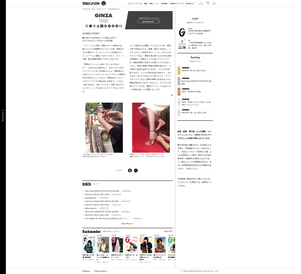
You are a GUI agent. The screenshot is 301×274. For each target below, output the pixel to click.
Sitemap (85, 271)
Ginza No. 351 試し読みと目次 (103, 194)
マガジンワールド (94, 3)
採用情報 (164, 3)
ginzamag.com (148, 22)
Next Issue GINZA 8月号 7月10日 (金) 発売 (107, 212)
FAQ (208, 2)
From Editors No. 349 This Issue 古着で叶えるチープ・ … (113, 219)
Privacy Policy (100, 271)
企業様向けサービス (177, 3)
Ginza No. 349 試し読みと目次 (103, 215)
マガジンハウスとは (135, 3)
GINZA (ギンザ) (101, 9)
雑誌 (145, 3)
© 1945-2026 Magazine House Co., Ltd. (200, 271)
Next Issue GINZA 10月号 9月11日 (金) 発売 (108, 191)
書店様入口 (190, 3)
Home (93, 9)
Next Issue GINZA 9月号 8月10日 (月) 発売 (107, 201)
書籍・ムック (154, 3)
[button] (170, 247)
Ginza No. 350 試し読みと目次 (103, 205)
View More (126, 223)
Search (214, 2)
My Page (201, 2)
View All (167, 231)
